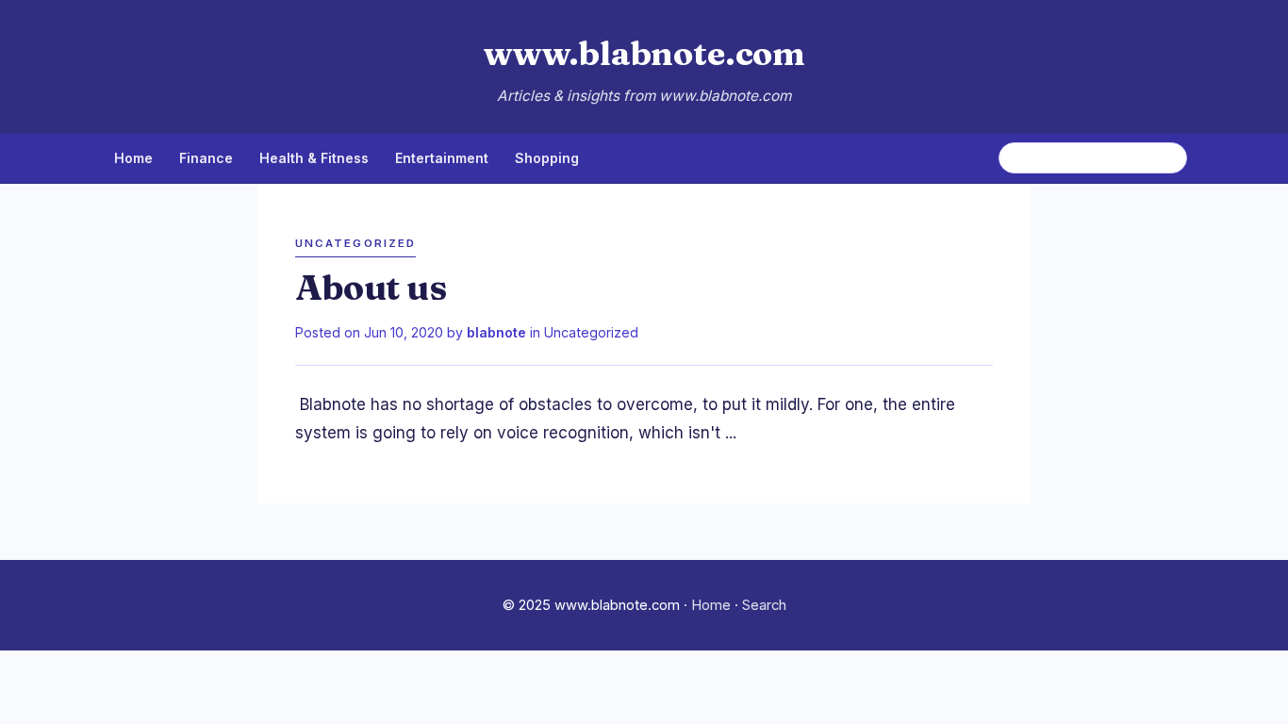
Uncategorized (591, 332)
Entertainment (441, 158)
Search (764, 605)
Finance (206, 158)
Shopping (547, 158)
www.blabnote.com (644, 53)
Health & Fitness (314, 158)
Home (133, 158)
